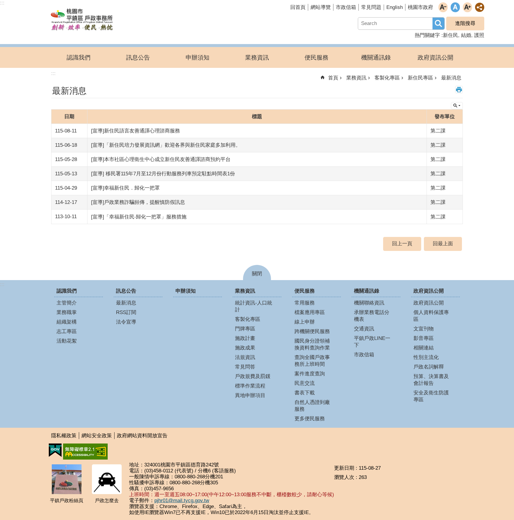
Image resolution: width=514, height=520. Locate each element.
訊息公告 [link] (138, 57)
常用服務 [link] (304, 303)
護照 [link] (479, 35)
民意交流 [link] (304, 383)
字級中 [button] (455, 7)
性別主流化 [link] (426, 357)
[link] (55, 450)
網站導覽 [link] (321, 7)
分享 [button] (479, 7)
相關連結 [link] (423, 348)
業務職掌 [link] (67, 312)
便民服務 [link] (316, 57)
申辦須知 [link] (197, 57)
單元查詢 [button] (457, 105)
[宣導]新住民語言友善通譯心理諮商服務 (135, 131)
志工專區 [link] (67, 331)
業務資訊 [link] (257, 57)
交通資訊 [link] (364, 329)
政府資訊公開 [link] (435, 57)
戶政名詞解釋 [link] (428, 367)
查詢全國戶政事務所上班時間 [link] (312, 361)
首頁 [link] (333, 78)
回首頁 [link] (297, 7)
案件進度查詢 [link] (309, 374)
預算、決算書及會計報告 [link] (431, 380)
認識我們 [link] (78, 57)
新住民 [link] (450, 35)
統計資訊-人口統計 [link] (253, 306)
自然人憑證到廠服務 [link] (312, 405)
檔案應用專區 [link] (309, 312)
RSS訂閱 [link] (126, 312)
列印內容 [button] (459, 89)
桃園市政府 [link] (420, 7)
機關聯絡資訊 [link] (369, 303)
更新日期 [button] (344, 468)
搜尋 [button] (438, 23)
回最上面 (443, 243)
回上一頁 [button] (402, 243)
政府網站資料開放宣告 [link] (142, 435)
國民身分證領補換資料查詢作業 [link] (312, 344)
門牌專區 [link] (245, 329)
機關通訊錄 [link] (376, 57)
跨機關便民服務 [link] (312, 331)
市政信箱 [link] (346, 7)
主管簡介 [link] (67, 303)
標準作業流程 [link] (250, 386)
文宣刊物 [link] (423, 329)
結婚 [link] (466, 35)
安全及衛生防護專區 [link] (431, 396)
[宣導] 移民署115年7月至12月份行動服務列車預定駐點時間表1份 (163, 174)
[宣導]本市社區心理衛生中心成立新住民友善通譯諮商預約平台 (161, 159)
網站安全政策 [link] (97, 435)
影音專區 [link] (423, 338)
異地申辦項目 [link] (250, 395)
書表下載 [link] (304, 393)
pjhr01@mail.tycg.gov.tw (181, 500)
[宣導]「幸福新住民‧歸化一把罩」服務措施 (139, 217)
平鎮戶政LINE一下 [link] (372, 341)
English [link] (394, 7)
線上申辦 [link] (304, 322)
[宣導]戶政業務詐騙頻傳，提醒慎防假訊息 (138, 202)
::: (2, 284)
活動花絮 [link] (67, 341)
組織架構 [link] (67, 322)
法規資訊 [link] (245, 357)
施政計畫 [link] (245, 338)
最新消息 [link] (451, 78)
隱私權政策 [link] (63, 435)
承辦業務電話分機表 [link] (371, 316)
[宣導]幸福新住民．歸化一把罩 (125, 188)
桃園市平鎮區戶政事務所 (82, 19)
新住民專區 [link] (420, 78)
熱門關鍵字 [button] (427, 35)
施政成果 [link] (245, 348)
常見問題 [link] (371, 7)
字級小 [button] (443, 7)
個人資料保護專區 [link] (431, 316)
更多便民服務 (309, 418)
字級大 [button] (467, 7)
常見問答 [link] (245, 367)
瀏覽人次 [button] (344, 477)
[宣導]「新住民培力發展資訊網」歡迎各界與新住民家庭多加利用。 (166, 145)
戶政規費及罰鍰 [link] (252, 376)
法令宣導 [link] (126, 322)
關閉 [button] (257, 274)
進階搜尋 (465, 23)
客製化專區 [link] (387, 78)
